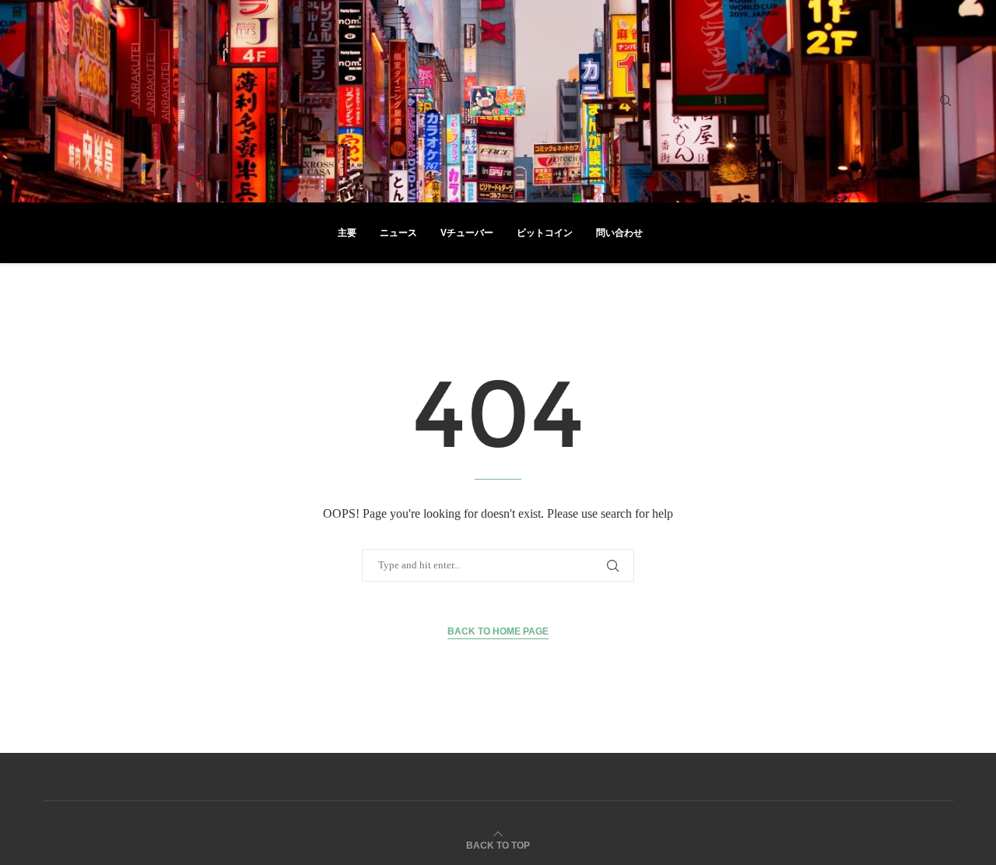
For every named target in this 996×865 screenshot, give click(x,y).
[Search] (945, 101)
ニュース (398, 232)
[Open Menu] (50, 101)
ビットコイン (545, 232)
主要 (347, 232)
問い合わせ (619, 232)
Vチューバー (466, 232)
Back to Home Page (498, 631)
